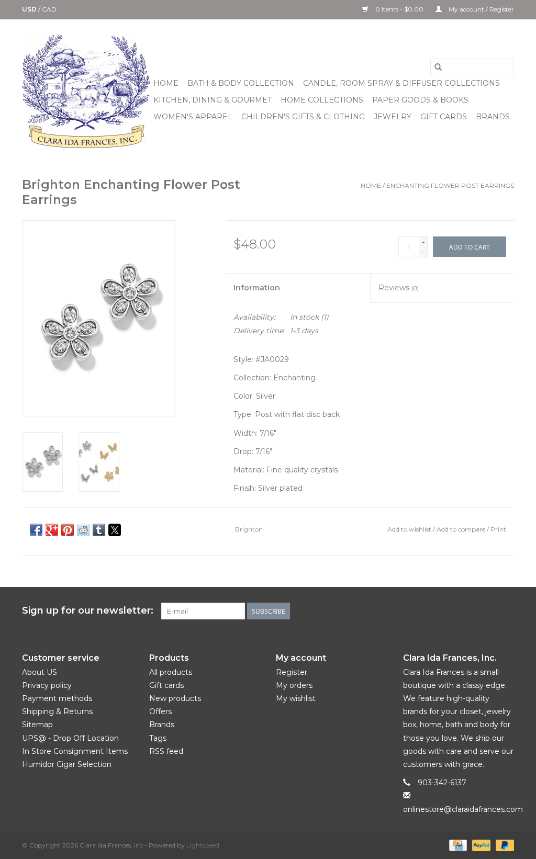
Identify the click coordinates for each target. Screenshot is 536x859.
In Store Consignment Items (75, 751)
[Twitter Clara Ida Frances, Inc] (449, 611)
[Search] (438, 67)
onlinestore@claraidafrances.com (463, 809)
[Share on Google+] (52, 530)
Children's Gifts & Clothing (303, 116)
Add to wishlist (410, 529)
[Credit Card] (456, 845)
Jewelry (392, 116)
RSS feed (166, 751)
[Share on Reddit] (83, 530)
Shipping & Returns (57, 711)
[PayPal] (480, 845)
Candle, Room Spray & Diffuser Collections (401, 83)
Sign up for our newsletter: (87, 610)
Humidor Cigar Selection (66, 764)
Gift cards (443, 116)
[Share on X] (114, 530)
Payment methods (57, 698)
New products (175, 698)
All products (170, 672)
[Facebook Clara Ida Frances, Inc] (430, 611)
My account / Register (480, 9)
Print (498, 529)
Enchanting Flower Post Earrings (450, 185)
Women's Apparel (192, 116)
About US (39, 672)
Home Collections (322, 100)
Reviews (398, 287)
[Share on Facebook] (36, 530)
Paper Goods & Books (420, 100)
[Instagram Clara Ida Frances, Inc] (505, 611)
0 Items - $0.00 (399, 9)
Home (165, 83)
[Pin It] (67, 530)
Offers (160, 711)
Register (291, 672)
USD (30, 9)
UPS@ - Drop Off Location (70, 738)
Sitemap (37, 724)
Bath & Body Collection (240, 83)
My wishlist (296, 698)
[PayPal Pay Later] (503, 845)
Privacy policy (47, 685)
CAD (49, 9)
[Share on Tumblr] (99, 530)
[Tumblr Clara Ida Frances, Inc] (486, 611)
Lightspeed (202, 845)
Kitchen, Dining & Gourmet (212, 100)
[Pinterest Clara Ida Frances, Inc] (468, 611)
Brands (493, 116)
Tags (157, 738)
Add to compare (462, 529)
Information (256, 287)
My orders (294, 685)
